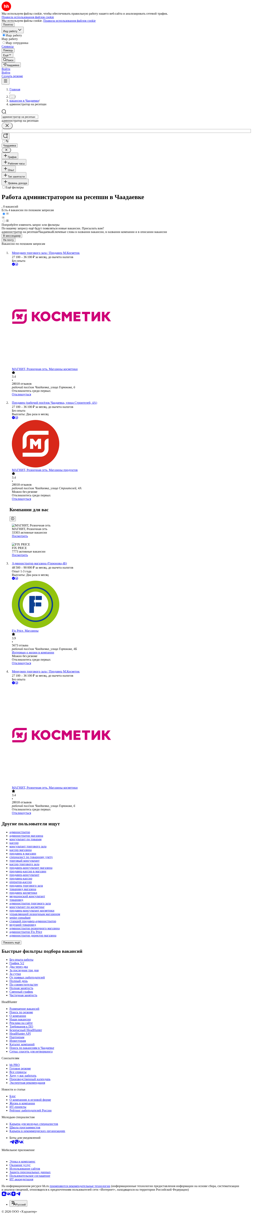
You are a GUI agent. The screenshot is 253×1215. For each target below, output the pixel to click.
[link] (8, 59)
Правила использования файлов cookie (69, 20)
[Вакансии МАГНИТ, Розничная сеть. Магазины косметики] (130, 317)
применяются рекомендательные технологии (80, 1186)
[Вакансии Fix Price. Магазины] (130, 605)
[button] (6, 69)
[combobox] (20, 117)
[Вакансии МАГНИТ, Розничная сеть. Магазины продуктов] (130, 444)
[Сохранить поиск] (5, 136)
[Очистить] (7, 126)
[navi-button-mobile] (5, 81)
